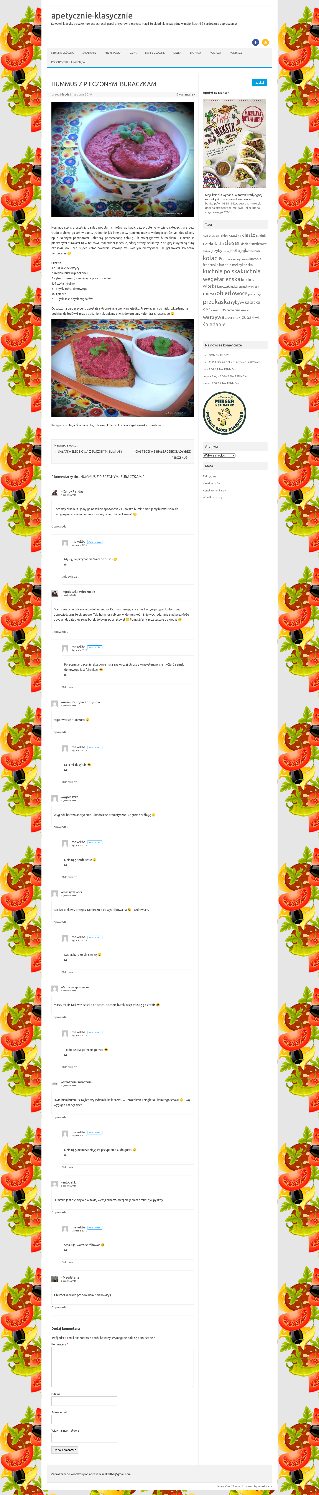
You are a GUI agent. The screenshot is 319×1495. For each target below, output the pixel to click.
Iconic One (223, 1486)
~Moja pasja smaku (75, 987)
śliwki (256, 318)
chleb (225, 235)
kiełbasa (255, 251)
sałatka (252, 302)
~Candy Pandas (72, 491)
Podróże (236, 52)
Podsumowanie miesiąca (68, 62)
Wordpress (265, 1486)
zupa (246, 317)
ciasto (248, 235)
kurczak (223, 286)
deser (232, 242)
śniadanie (155, 425)
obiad (224, 293)
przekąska (216, 301)
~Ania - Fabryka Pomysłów (80, 702)
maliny (246, 286)
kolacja (111, 425)
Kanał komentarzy (214, 490)
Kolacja (215, 52)
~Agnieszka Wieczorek (78, 591)
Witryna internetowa (65, 1430)
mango (255, 286)
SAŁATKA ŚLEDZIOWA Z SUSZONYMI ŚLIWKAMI (88, 451)
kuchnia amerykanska (236, 259)
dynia (206, 251)
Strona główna (62, 52)
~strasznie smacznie (76, 1082)
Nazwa (56, 1394)
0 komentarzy (185, 94)
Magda (64, 94)
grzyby (216, 250)
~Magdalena (70, 1277)
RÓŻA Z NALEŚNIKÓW (222, 369)
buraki (101, 425)
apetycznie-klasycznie (92, 15)
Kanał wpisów (211, 483)
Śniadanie (89, 52)
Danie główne (155, 52)
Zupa (133, 52)
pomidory (254, 294)
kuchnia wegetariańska (132, 425)
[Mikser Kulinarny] (224, 436)
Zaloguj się (209, 476)
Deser (177, 52)
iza (205, 355)
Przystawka (113, 52)
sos (223, 309)
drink (244, 244)
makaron (236, 286)
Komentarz (59, 1344)
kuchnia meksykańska (236, 265)
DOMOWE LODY (219, 355)
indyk (226, 251)
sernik (215, 310)
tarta (230, 310)
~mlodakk (68, 1182)
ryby (235, 302)
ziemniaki (233, 317)
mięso (209, 293)
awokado (208, 236)
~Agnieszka (69, 797)
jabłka (235, 251)
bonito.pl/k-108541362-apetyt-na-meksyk (233, 203)
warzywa (213, 317)
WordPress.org (212, 497)
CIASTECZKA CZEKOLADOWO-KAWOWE (234, 362)
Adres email (59, 1412)
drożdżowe (257, 244)
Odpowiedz (58, 526)
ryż (242, 303)
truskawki (242, 310)
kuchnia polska (221, 271)
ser (206, 309)
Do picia (195, 52)
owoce (240, 293)
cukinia (261, 235)
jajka (245, 250)
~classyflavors (71, 892)
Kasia (206, 383)
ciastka (235, 235)
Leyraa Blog (210, 376)
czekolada (213, 243)
